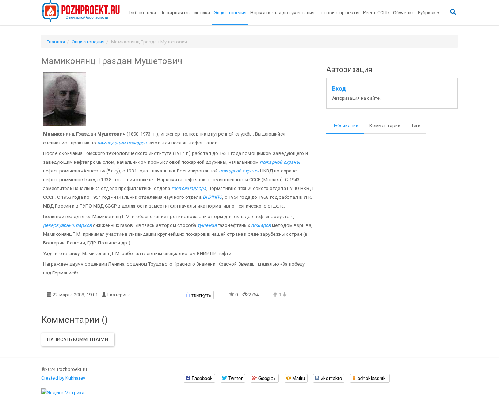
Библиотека (142, 12)
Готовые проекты (339, 12)
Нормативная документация (282, 12)
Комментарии (384, 125)
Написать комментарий (77, 339)
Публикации (345, 125)
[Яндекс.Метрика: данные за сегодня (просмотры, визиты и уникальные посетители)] (62, 392)
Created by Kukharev (63, 378)
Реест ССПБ (376, 12)
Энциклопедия (230, 12)
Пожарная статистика (185, 12)
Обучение (403, 12)
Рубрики (427, 12)
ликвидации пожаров (121, 142)
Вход (339, 89)
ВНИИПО (212, 197)
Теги (415, 125)
